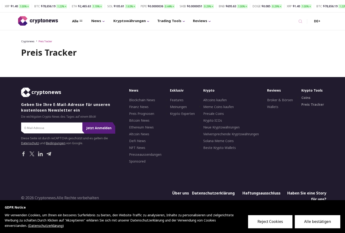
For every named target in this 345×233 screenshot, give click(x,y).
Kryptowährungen (129, 20)
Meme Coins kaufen (218, 107)
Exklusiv (177, 90)
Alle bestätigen (317, 221)
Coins (305, 98)
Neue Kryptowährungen (221, 127)
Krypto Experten (182, 114)
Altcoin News (139, 134)
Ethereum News (141, 127)
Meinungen (178, 107)
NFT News (137, 148)
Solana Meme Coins (218, 141)
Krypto (209, 90)
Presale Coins (213, 114)
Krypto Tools (312, 90)
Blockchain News (142, 100)
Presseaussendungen (145, 155)
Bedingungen (55, 143)
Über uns (180, 193)
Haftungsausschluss (261, 193)
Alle (75, 21)
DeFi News (137, 141)
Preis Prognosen (141, 114)
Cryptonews (27, 41)
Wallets (272, 107)
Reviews (200, 20)
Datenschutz (30, 143)
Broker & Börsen (280, 100)
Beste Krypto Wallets (219, 148)
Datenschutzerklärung (213, 193)
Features (177, 100)
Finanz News (139, 107)
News (96, 20)
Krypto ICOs (212, 121)
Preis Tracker (45, 41)
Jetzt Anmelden (98, 128)
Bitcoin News (139, 121)
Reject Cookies (270, 221)
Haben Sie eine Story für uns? (306, 196)
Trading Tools (169, 20)
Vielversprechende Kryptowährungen (231, 134)
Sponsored (137, 161)
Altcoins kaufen (215, 100)
